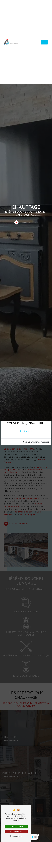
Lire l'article (26, 431)
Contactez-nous (29, 222)
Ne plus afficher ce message (36, 442)
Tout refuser (17, 831)
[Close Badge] (38, 835)
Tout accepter (17, 827)
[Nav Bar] (44, 42)
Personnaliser (16, 836)
